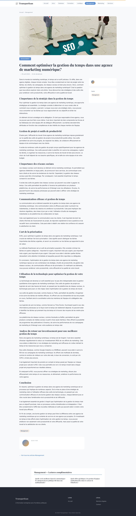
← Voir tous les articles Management (31, 455)
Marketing (101, 3)
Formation (70, 3)
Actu (53, 3)
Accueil (46, 3)
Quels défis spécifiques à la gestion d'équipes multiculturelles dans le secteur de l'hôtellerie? (85, 481)
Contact (98, 504)
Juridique (80, 3)
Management (90, 3)
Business (61, 3)
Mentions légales (101, 501)
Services (110, 3)
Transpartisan (24, 3)
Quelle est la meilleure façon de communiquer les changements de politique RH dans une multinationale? (50, 481)
